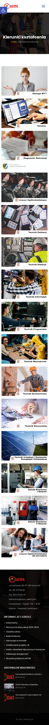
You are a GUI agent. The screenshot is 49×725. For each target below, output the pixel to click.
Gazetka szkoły (13, 631)
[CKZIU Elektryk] (11, 6)
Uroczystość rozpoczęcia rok (28, 695)
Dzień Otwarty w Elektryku (27, 685)
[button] (3, 10)
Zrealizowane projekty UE (17, 645)
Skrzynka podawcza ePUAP (18, 658)
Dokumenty (11, 622)
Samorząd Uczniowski (16, 640)
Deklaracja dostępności (17, 654)
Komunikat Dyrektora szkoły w (29, 674)
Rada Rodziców (13, 636)
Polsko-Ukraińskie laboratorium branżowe (25, 649)
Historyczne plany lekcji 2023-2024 (22, 627)
